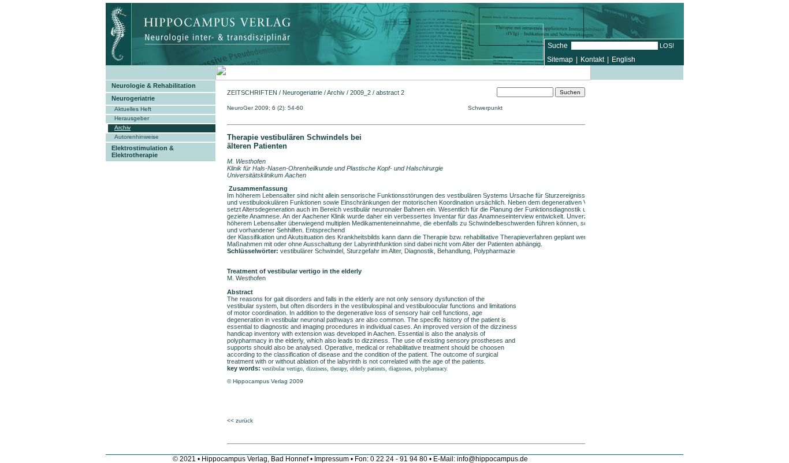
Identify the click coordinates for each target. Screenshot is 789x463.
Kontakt (592, 59)
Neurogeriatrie (133, 98)
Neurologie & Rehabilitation (153, 85)
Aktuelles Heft (132, 109)
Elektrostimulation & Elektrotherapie (142, 151)
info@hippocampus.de (492, 459)
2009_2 (360, 92)
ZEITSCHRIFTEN (252, 92)
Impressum (331, 459)
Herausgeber (131, 118)
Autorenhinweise (136, 137)
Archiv (122, 127)
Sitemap (560, 59)
